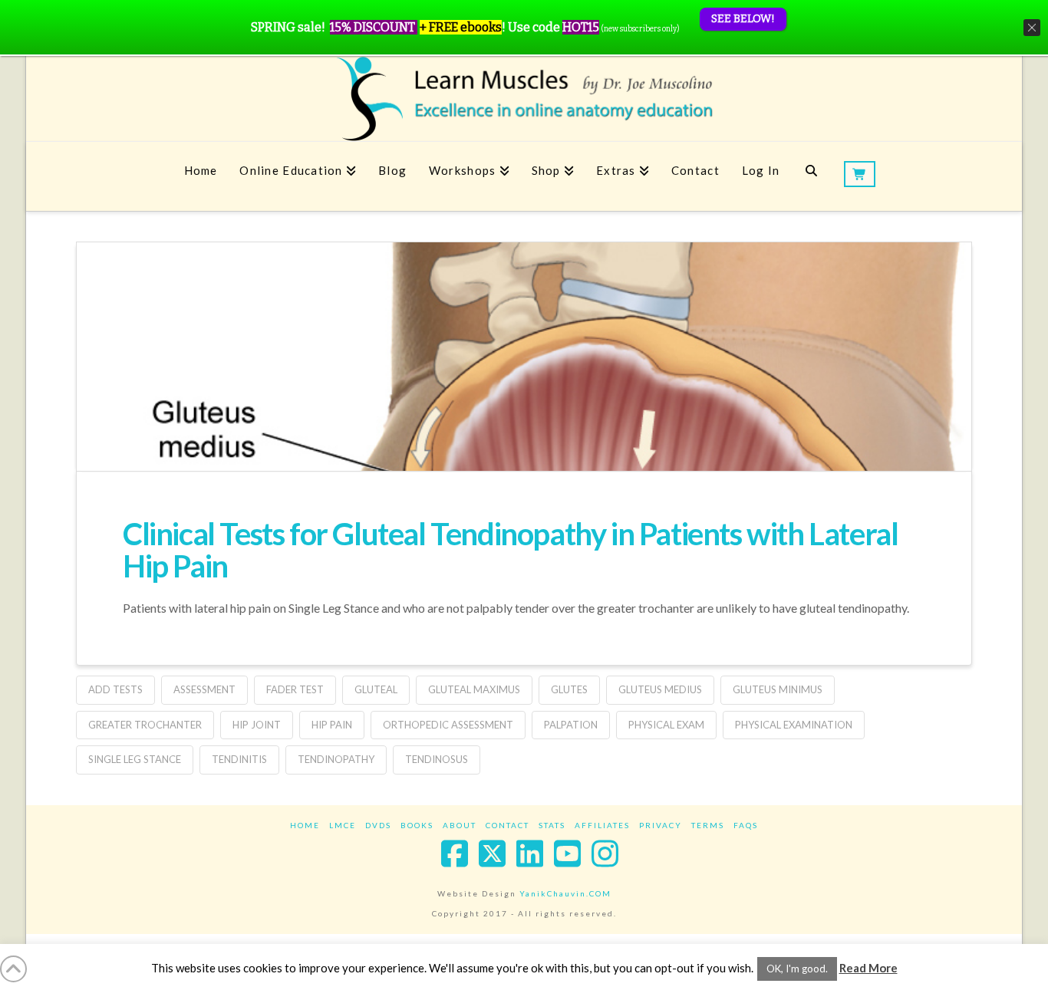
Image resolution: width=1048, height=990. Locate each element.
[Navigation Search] (811, 176)
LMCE (342, 825)
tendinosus (436, 759)
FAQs (745, 825)
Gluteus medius (660, 689)
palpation (571, 725)
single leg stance (134, 759)
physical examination (793, 725)
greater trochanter (145, 725)
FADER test (295, 689)
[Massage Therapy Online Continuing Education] (524, 98)
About (459, 825)
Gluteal (375, 689)
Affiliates (602, 825)
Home (305, 825)
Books (416, 825)
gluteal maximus (474, 689)
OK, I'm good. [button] (797, 968)
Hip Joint (256, 725)
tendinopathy (336, 759)
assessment (204, 689)
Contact (507, 825)
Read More (868, 968)
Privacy (660, 825)
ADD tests (115, 689)
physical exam (666, 725)
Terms (707, 825)
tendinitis (239, 759)
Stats (552, 825)
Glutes (569, 689)
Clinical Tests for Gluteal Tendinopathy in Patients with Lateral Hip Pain (510, 549)
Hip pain (331, 725)
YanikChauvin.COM (565, 893)
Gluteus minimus (777, 689)
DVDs (378, 825)
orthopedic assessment (448, 725)
